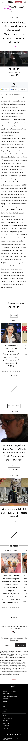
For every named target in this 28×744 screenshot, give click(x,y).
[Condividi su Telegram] (18, 69)
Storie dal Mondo (11, 551)
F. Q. (14, 46)
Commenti (12, 75)
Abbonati (18, 2)
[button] (14, 58)
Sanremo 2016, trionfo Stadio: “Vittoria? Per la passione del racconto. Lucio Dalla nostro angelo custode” (14, 452)
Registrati (20, 645)
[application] (14, 59)
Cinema (24, 11)
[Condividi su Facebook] (10, 69)
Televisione (18, 11)
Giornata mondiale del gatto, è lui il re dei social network (14, 513)
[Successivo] (14, 533)
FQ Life (12, 11)
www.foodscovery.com (9, 138)
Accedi (8, 645)
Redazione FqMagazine (12, 371)
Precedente (14, 406)
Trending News (5, 11)
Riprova (14, 679)
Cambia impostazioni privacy (10, 696)
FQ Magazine (14, 17)
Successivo (14, 469)
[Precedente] (14, 393)
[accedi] (25, 2)
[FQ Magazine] (14, 7)
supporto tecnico (7, 674)
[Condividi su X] (14, 69)
